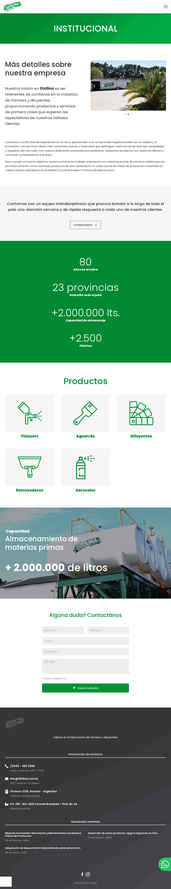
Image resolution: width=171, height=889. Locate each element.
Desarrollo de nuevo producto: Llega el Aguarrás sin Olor (122, 833)
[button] (94, 86)
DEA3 (94, 882)
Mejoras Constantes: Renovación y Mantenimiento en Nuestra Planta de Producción (43, 834)
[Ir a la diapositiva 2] (128, 114)
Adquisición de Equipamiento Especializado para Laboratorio (43, 848)
